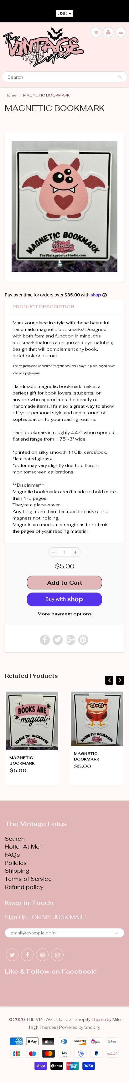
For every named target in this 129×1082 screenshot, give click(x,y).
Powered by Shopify (79, 1027)
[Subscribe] (116, 933)
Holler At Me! (23, 846)
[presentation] (109, 680)
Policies (16, 862)
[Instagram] (57, 955)
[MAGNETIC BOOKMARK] (64, 206)
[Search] (120, 77)
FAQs (12, 854)
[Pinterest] (42, 955)
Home (11, 95)
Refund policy (24, 887)
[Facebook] (27, 955)
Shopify (82, 1019)
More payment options (65, 614)
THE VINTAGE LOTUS (49, 1019)
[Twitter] (12, 955)
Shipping (17, 870)
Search (15, 838)
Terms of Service (28, 878)
